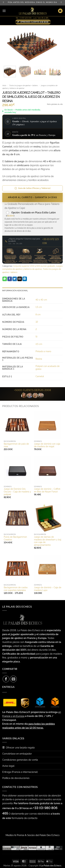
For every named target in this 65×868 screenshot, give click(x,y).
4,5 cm (39, 344)
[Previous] (7, 44)
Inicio (4, 86)
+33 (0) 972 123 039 (50, 241)
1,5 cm (39, 307)
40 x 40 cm (41, 299)
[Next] (57, 44)
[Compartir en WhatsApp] (4, 279)
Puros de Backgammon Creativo (15, 538)
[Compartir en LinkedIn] (24, 279)
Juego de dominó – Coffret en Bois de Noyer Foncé (47, 490)
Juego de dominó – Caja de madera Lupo (47, 588)
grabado (51, 266)
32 (37, 321)
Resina (39, 358)
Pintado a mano (43, 351)
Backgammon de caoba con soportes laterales (16, 588)
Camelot (40, 376)
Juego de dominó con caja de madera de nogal (47, 445)
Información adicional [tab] (15, 290)
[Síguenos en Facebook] (6, 679)
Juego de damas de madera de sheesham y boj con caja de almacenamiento (47, 541)
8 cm (38, 314)
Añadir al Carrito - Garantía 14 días (32, 197)
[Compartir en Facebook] (9, 279)
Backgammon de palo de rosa (16, 445)
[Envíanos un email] (13, 679)
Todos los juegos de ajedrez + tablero (23, 86)
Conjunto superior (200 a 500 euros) (29, 266)
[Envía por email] (19, 279)
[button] (4, 10)
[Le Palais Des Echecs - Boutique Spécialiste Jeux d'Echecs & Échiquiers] (32, 11)
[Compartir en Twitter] (14, 279)
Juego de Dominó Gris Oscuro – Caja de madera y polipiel (17, 491)
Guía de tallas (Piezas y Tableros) (34, 188)
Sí (36, 336)
